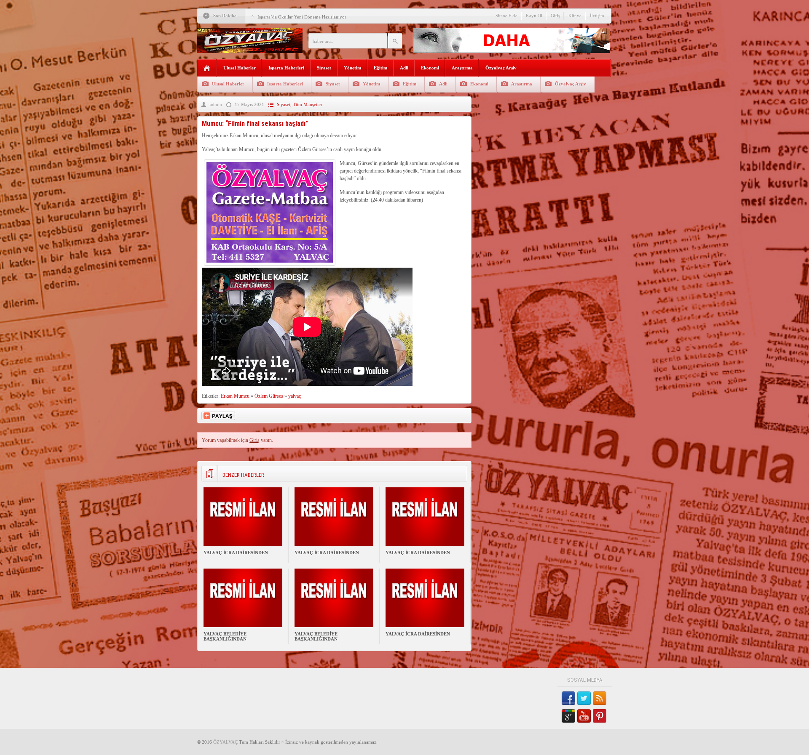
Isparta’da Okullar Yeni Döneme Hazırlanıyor (301, 16)
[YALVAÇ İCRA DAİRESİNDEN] (243, 544)
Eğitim (380, 67)
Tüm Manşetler (307, 104)
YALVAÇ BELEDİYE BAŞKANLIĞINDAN (225, 636)
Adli (404, 67)
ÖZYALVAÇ (225, 741)
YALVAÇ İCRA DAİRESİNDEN (236, 552)
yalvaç (294, 396)
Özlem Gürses (268, 396)
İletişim (597, 15)
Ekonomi (430, 67)
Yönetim (352, 67)
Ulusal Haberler (239, 67)
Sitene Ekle (506, 15)
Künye (574, 15)
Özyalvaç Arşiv (501, 67)
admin (216, 104)
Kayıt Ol (534, 15)
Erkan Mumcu (235, 396)
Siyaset (324, 67)
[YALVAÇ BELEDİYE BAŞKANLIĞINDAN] (243, 625)
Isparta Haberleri (286, 67)
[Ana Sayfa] (207, 68)
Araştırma (462, 67)
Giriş (555, 15)
